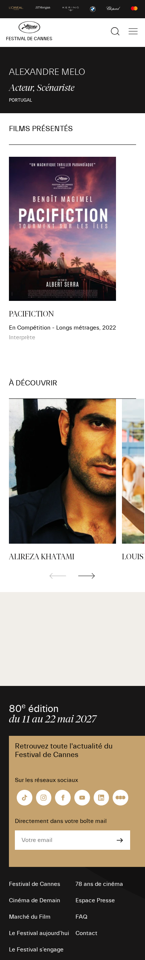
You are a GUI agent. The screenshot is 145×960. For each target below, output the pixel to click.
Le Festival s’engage (36, 949)
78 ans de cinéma (99, 884)
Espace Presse (95, 900)
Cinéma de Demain (34, 900)
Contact (86, 933)
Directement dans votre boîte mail (61, 821)
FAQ (81, 916)
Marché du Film (30, 916)
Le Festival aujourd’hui (39, 933)
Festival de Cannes (34, 884)
